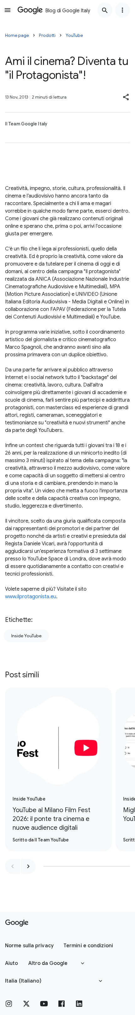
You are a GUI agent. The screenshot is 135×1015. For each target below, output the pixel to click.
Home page (17, 35)
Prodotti (47, 35)
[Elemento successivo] (28, 866)
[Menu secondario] (122, 10)
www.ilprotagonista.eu (30, 597)
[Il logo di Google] (17, 923)
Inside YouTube (26, 636)
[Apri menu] (7, 10)
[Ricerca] (104, 10)
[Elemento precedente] (12, 866)
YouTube (74, 35)
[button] (126, 97)
